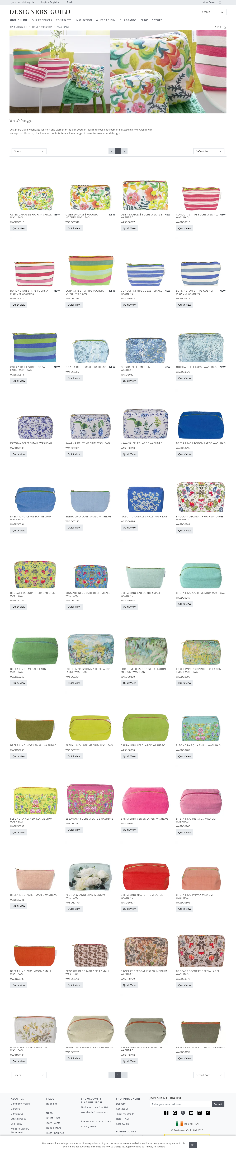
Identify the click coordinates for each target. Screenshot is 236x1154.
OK (192, 1145)
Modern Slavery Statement (20, 1130)
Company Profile (20, 1103)
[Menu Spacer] (61, 1107)
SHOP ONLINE (19, 20)
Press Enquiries (55, 1132)
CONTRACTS (63, 20)
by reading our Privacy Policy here (147, 1146)
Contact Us (17, 1113)
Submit (218, 1104)
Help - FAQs (123, 1118)
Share (218, 27)
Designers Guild (18, 27)
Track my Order (125, 1113)
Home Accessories (42, 27)
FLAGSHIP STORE (151, 20)
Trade (70, 2)
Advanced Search (191, 11)
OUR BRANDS (128, 20)
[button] (212, 12)
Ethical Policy (18, 1118)
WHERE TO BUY (105, 20)
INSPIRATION (84, 20)
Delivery (120, 1103)
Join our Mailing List (23, 2)
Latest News (53, 1117)
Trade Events (53, 1127)
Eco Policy (16, 1123)
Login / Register (50, 2)
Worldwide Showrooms (94, 1112)
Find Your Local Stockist (94, 1107)
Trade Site (52, 1103)
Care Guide (122, 1123)
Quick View (18, 228)
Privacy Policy (88, 1126)
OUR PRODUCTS (42, 20)
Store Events (53, 1122)
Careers (15, 1108)
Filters (17, 151)
